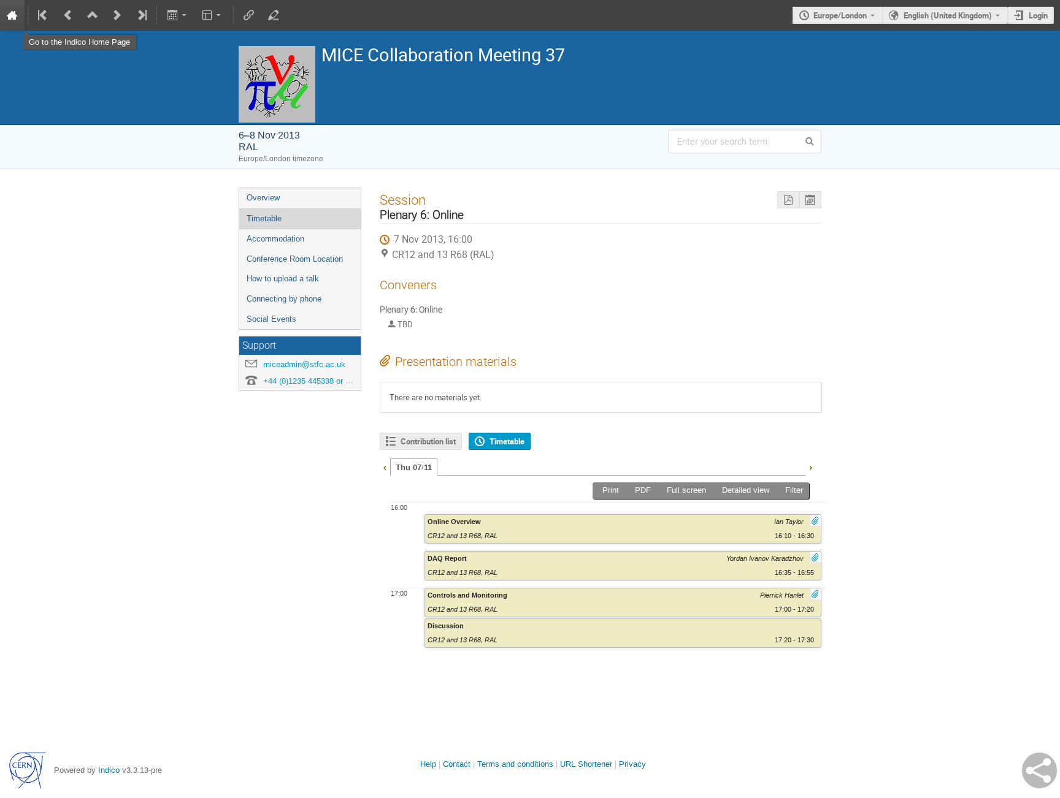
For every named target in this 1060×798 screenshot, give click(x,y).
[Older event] (68, 15)
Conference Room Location (295, 259)
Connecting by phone (284, 298)
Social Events (271, 319)
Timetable (264, 218)
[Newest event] (141, 15)
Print (610, 490)
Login (1038, 15)
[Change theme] (212, 15)
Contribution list (428, 441)
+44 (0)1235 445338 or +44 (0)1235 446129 (339, 381)
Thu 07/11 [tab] (414, 467)
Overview (263, 197)
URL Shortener (586, 764)
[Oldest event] (43, 15)
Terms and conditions (515, 764)
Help (428, 764)
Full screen (686, 490)
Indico (109, 770)
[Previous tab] (385, 466)
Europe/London (840, 15)
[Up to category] (92, 15)
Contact (456, 764)
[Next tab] (810, 466)
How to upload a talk (283, 278)
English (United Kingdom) (948, 15)
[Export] (177, 15)
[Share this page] (1039, 770)
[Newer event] (117, 15)
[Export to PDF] (788, 200)
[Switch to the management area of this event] (273, 15)
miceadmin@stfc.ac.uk (304, 364)
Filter (794, 490)
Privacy (632, 764)
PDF (643, 490)
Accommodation (275, 238)
